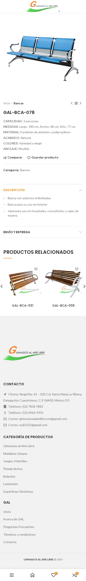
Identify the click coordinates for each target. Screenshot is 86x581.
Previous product (71, 103)
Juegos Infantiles (15, 461)
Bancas (19, 103)
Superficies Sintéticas (18, 491)
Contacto (10, 542)
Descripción (14, 190)
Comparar (14, 157)
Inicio (6, 103)
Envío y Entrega (16, 232)
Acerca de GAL (13, 519)
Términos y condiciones (19, 534)
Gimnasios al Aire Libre (18, 446)
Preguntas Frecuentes (18, 527)
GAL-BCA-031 (22, 305)
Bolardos (9, 476)
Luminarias (10, 484)
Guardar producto (45, 157)
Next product (80, 103)
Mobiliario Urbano (15, 453)
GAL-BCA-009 (63, 305)
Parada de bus (13, 469)
